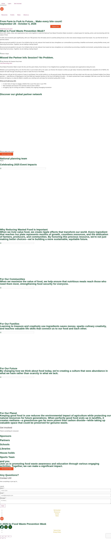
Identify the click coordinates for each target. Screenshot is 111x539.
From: (1, 116)
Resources (4, 15)
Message (3, 498)
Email (2, 493)
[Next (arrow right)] (4, 538)
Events (12, 15)
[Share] (7, 536)
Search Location (4, 97)
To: (1, 121)
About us (26, 15)
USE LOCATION (5, 138)
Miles (6, 126)
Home (3, 3)
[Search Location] (1, 103)
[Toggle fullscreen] (4, 536)
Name (2, 488)
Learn (9, 3)
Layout (2, 486)
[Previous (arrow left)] (1, 538)
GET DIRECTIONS (6, 128)
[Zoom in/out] (1, 536)
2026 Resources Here (6, 29)
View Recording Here (6, 63)
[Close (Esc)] (10, 536)
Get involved (17, 3)
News (18, 15)
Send (2, 506)
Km (2, 126)
